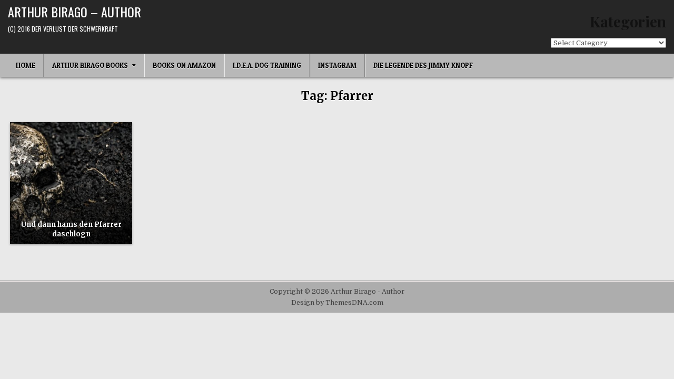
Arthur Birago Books (90, 65)
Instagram (337, 65)
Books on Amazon (184, 65)
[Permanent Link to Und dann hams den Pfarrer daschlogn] (71, 183)
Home (25, 65)
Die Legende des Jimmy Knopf (423, 65)
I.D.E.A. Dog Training (267, 65)
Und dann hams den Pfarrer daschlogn (71, 229)
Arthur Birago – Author (74, 11)
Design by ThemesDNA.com (337, 302)
